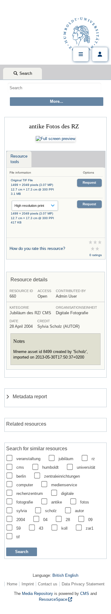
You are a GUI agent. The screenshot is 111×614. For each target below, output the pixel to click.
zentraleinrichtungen (62, 476)
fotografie (24, 502)
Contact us (47, 584)
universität (86, 467)
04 (45, 519)
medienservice (64, 485)
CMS (84, 593)
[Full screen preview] (55, 139)
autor (79, 510)
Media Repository (37, 593)
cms (20, 467)
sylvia (21, 510)
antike (56, 502)
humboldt (50, 467)
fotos (84, 502)
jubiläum (66, 458)
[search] (54, 88)
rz (93, 458)
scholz (51, 510)
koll (64, 528)
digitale (67, 493)
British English (65, 575)
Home (12, 584)
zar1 (89, 528)
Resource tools (18, 159)
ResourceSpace (53, 599)
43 (41, 528)
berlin (21, 476)
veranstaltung (28, 458)
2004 (20, 519)
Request (89, 182)
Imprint (28, 584)
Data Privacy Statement (83, 584)
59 (18, 528)
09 (90, 519)
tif (18, 537)
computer (24, 485)
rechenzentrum (29, 493)
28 (68, 519)
